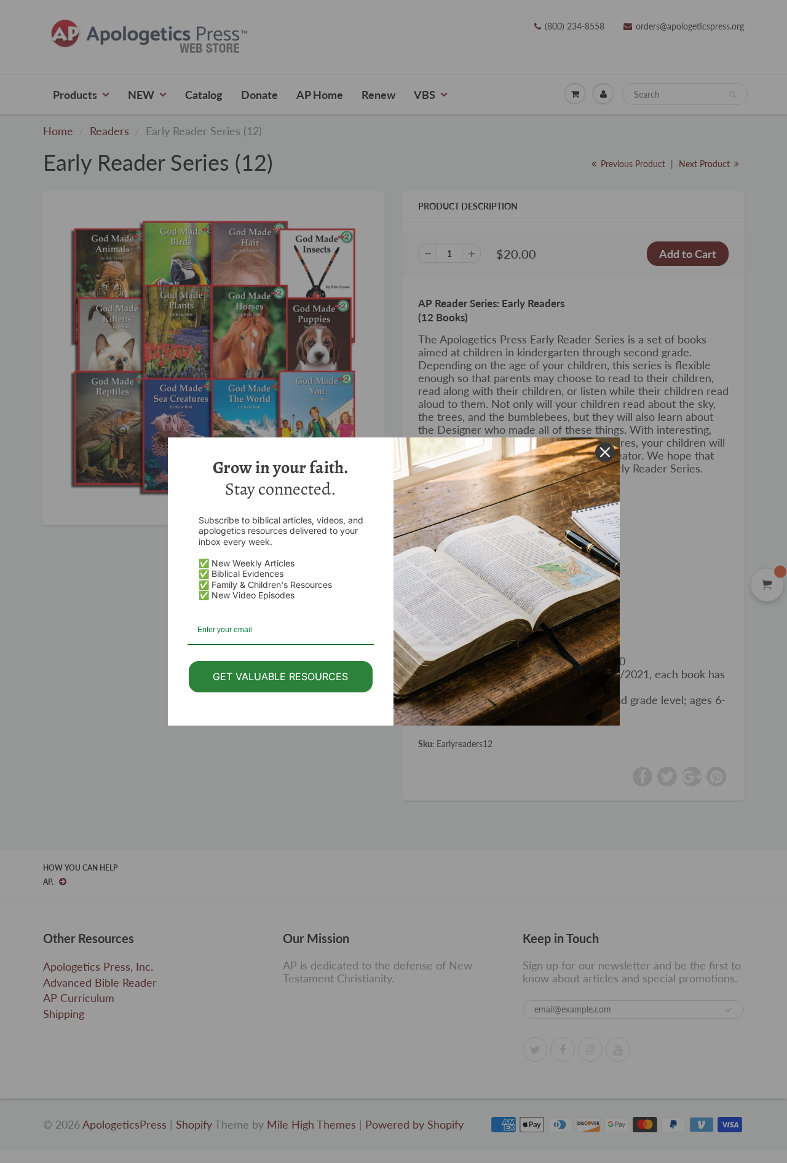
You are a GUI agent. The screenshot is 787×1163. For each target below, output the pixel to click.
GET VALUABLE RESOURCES (280, 676)
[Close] (605, 452)
